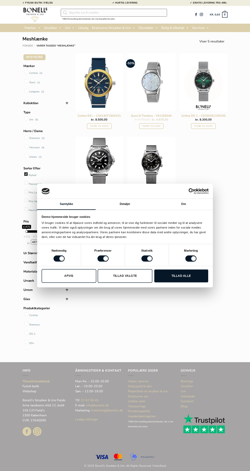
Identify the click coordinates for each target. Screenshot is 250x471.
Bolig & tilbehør (172, 28)
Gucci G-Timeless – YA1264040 (151, 116)
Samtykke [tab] (66, 204)
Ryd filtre (34, 57)
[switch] (103, 258)
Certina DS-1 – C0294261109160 (203, 116)
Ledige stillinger (86, 419)
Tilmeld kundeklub (36, 381)
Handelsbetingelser (142, 416)
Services (198, 28)
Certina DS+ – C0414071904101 (99, 116)
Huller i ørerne (138, 381)
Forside (27, 45)
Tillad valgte (125, 276)
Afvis (68, 276)
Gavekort (187, 401)
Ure (67, 28)
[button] (219, 14)
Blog (184, 406)
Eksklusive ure (138, 396)
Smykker (50, 28)
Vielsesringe (137, 406)
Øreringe (187, 381)
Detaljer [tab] (125, 204)
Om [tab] (183, 204)
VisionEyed (159, 466)
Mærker (30, 28)
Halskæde (188, 396)
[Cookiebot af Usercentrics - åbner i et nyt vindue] (191, 191)
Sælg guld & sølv (140, 386)
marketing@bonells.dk (107, 410)
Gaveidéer (146, 28)
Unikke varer (137, 401)
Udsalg (83, 28)
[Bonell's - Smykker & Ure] (38, 15)
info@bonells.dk (97, 405)
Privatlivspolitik (139, 411)
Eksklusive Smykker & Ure (111, 28)
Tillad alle (181, 276)
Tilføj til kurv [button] (99, 126)
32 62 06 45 (90, 400)
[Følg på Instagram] (201, 14)
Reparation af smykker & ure (148, 391)
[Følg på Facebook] (196, 14)
